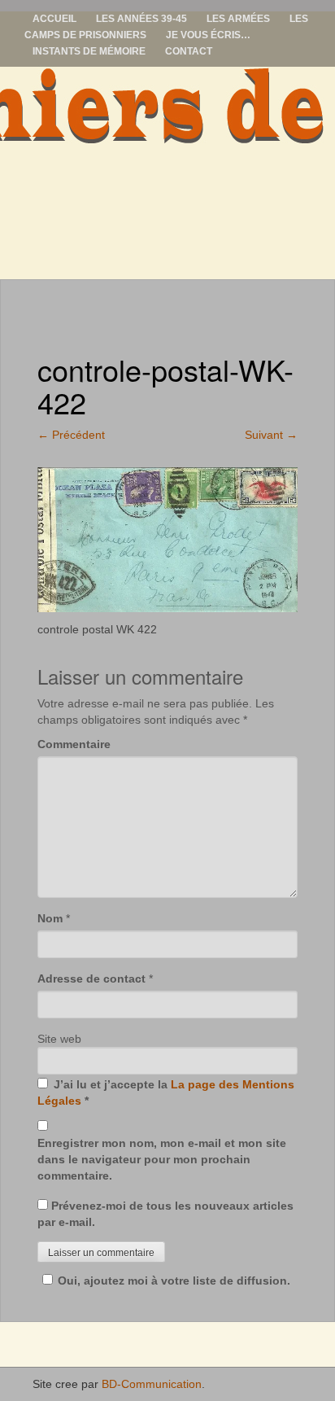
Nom (50, 918)
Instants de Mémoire (89, 51)
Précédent (71, 434)
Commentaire (74, 744)
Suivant (271, 434)
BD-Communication (152, 1383)
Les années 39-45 (141, 18)
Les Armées (238, 18)
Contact (188, 51)
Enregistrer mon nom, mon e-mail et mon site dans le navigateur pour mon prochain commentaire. (161, 1159)
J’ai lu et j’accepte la (165, 1092)
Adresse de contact (91, 978)
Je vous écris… (208, 35)
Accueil (54, 18)
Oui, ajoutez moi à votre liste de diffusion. (174, 1280)
